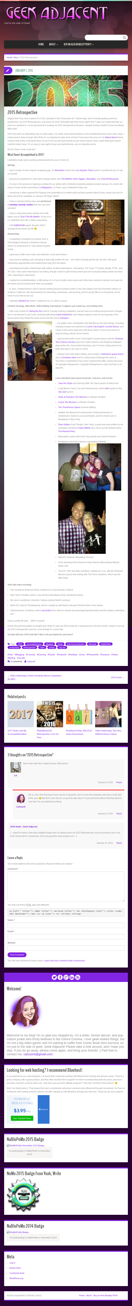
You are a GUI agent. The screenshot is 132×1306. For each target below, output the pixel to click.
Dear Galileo (64, 424)
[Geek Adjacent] (56, 13)
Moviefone (60, 170)
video (42, 648)
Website (11, 943)
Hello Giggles (79, 179)
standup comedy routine (21, 204)
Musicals (92, 644)
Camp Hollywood (64, 314)
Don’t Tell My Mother (30, 217)
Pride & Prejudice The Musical (72, 397)
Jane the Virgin (65, 383)
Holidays (73, 654)
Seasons (105, 654)
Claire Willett (84, 428)
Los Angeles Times (85, 170)
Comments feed (16, 1273)
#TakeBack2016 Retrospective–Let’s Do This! (48, 734)
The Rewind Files (66, 431)
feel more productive (75, 644)
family (60, 644)
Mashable (91, 179)
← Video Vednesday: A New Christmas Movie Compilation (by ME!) (35, 677)
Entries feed (15, 1268)
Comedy (31, 654)
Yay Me (21, 658)
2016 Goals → (117, 677)
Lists (82, 654)
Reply (119, 782)
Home (41, 44)
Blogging (49, 644)
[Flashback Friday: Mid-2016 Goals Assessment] (79, 714)
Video (115, 654)
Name (11, 920)
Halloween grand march (112, 354)
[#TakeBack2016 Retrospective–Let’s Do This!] (50, 714)
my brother (47, 610)
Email (11, 931)
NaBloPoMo (19, 225)
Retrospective (29, 648)
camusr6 (31, 661)
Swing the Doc (36, 311)
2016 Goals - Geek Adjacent (23, 827)
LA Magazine (46, 187)
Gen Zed (62, 392)
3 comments (16, 661)
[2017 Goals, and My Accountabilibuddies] (21, 714)
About (52, 44)
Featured (62, 654)
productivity (14, 648)
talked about (111, 137)
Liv (15, 775)
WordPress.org (16, 1278)
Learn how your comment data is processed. (64, 960)
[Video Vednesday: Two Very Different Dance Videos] (108, 714)
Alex (16, 57)
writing (51, 648)
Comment (13, 869)
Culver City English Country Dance (102, 326)
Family (52, 654)
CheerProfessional (109, 179)
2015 (20, 644)
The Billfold (66, 179)
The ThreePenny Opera (69, 407)
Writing (12, 658)
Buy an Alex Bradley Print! (77, 44)
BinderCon (24, 301)
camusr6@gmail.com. (38, 1054)
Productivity (93, 654)
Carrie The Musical (67, 402)
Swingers (64, 318)
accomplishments (34, 644)
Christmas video (68, 357)
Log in (12, 1263)
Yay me (62, 648)
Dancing (42, 654)
